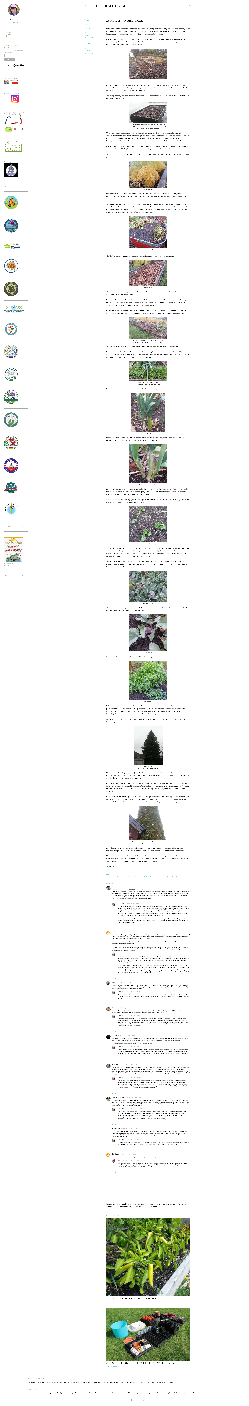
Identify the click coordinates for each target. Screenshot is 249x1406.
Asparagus (88, 28)
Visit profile (14, 22)
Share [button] (87, 20)
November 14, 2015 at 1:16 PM (133, 992)
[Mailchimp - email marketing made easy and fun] (15, 67)
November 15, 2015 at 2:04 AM (126, 1035)
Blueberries (88, 30)
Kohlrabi (87, 43)
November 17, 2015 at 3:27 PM (133, 1139)
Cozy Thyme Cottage (119, 1008)
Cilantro (87, 40)
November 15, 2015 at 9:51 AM (133, 1016)
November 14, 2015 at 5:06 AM (123, 887)
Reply (114, 928)
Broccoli (87, 33)
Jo (113, 982)
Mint (86, 48)
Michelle (115, 932)
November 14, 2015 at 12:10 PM (133, 903)
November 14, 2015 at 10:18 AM (127, 932)
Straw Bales (89, 53)
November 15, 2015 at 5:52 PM (133, 1077)
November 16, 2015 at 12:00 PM (129, 1154)
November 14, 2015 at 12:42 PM (133, 954)
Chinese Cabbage (91, 38)
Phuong (115, 1035)
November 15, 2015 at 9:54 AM (133, 1047)
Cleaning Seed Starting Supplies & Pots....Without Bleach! (142, 1363)
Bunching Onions (91, 35)
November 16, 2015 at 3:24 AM (129, 1128)
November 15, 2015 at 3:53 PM (135, 1097)
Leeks (87, 45)
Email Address (9, 52)
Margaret (121, 903)
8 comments (114, 1302)
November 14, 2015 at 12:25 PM (122, 982)
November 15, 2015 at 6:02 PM (133, 1108)
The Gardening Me (109, 6)
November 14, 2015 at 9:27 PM (135, 1008)
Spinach (87, 51)
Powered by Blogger (140, 1400)
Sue (113, 887)
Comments (11, 36)
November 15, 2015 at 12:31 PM (128, 1064)
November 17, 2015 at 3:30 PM (133, 1160)
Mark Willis (115, 1065)
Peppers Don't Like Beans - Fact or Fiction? (132, 1298)
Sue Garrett (116, 1154)
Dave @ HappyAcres (119, 1097)
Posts (9, 34)
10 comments (115, 1366)
